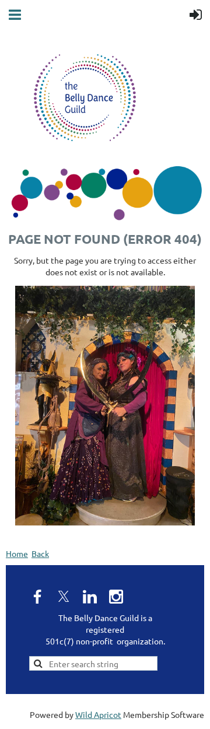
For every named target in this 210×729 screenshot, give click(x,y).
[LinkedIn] (90, 596)
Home (17, 553)
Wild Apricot (98, 714)
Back (40, 553)
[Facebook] (37, 596)
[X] (63, 596)
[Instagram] (116, 596)
